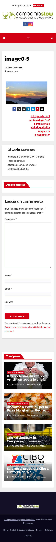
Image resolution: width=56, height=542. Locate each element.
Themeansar (28, 523)
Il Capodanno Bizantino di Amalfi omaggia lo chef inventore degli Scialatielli (27, 379)
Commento (11, 219)
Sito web (9, 302)
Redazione (48, 530)
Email (8, 289)
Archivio (28, 536)
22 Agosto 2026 (17, 384)
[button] (52, 38)
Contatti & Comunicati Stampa (22, 530)
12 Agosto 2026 (17, 477)
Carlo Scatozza (14, 68)
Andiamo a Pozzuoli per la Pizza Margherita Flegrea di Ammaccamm (27, 410)
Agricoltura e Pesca (16, 434)
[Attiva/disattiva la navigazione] (28, 38)
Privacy (39, 530)
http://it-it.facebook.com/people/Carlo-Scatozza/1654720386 (21, 165)
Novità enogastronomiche (18, 403)
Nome (8, 275)
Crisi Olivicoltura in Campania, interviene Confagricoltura (24, 441)
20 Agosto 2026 (17, 415)
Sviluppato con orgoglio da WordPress (19, 520)
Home (5, 530)
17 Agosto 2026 (17, 446)
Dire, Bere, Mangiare (16, 372)
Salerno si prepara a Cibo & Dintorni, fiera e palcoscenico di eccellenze (28, 472)
